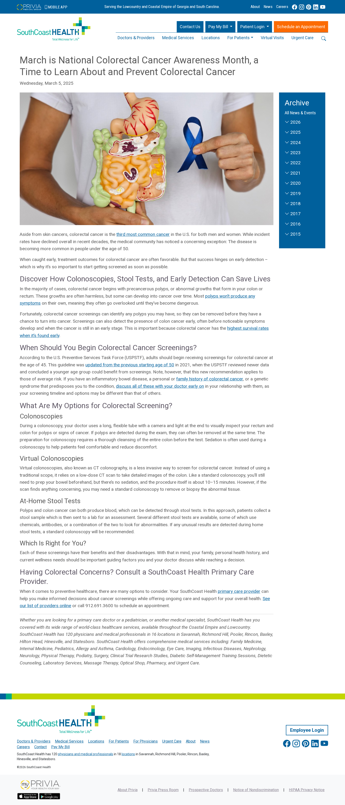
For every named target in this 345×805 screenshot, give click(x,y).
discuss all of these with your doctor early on (160, 386)
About (255, 6)
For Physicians (145, 741)
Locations (211, 37)
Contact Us (190, 26)
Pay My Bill (60, 747)
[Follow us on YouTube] (322, 7)
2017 (295, 213)
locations (128, 754)
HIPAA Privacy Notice (307, 790)
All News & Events (300, 112)
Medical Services (178, 37)
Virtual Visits (272, 37)
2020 (295, 183)
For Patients (238, 37)
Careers (282, 6)
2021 (295, 173)
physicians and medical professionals (85, 754)
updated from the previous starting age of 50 (129, 365)
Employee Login (307, 730)
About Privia (128, 790)
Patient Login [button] (252, 26)
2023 (295, 152)
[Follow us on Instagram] (301, 7)
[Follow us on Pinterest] (308, 7)
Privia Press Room (163, 790)
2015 (295, 234)
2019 (295, 193)
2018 (295, 203)
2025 (295, 132)
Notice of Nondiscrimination (256, 790)
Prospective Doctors (206, 790)
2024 (295, 142)
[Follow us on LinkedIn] (315, 7)
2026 (295, 122)
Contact (40, 747)
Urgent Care (302, 37)
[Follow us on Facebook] (294, 7)
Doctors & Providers (136, 37)
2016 (295, 224)
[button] (220, 27)
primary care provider (239, 591)
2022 (295, 162)
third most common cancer (143, 234)
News (268, 6)
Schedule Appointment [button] (301, 26)
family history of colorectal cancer (209, 379)
